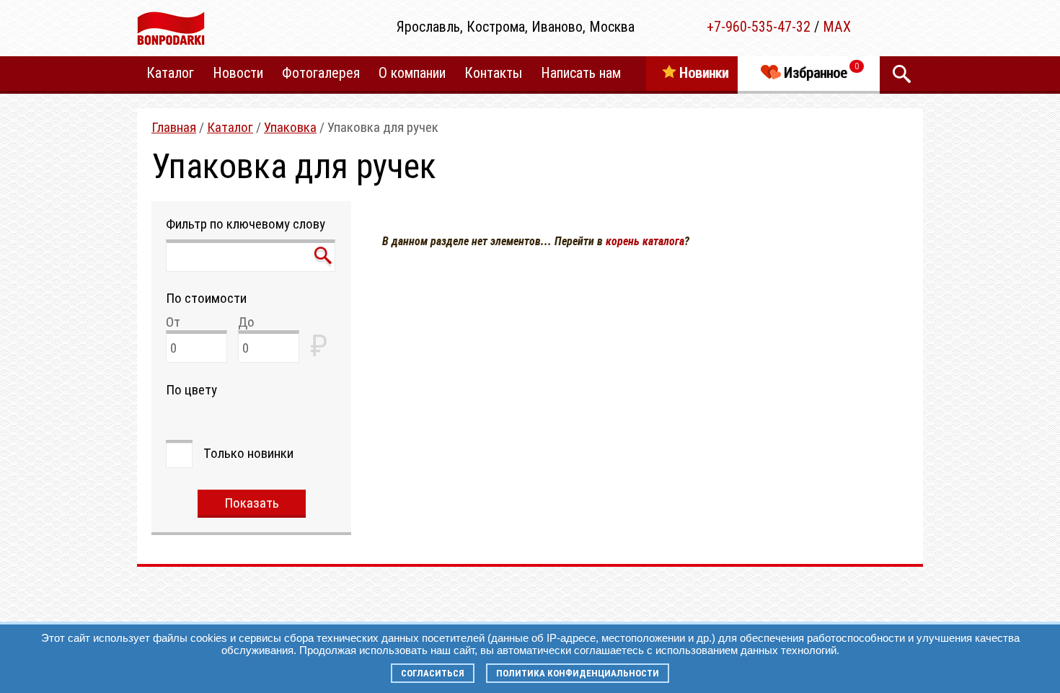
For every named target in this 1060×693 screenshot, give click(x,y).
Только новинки (248, 453)
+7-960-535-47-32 (759, 26)
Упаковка (290, 127)
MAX (837, 26)
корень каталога (645, 241)
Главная (173, 127)
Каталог (230, 127)
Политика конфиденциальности (577, 673)
